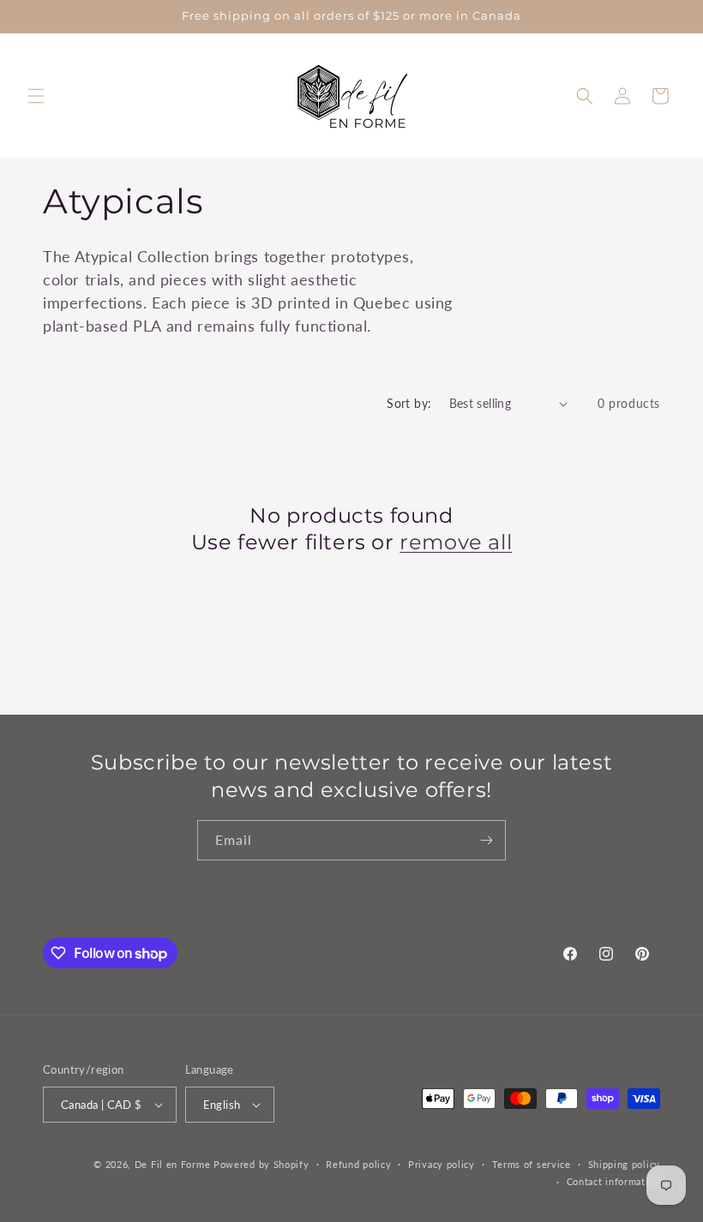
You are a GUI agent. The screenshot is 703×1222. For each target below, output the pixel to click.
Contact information (613, 1181)
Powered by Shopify (261, 1164)
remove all (456, 542)
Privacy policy (441, 1164)
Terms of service (531, 1164)
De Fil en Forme (173, 1164)
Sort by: (409, 403)
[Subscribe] (486, 840)
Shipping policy (624, 1164)
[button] (36, 96)
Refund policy (358, 1164)
